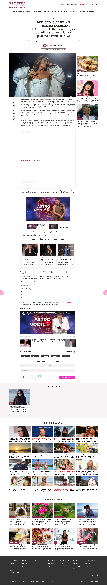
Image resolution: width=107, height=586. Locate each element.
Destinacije (50, 565)
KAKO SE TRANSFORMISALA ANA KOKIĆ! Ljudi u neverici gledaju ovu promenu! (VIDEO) (29, 261)
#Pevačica (55, 356)
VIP (53, 18)
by (50, 45)
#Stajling (45, 356)
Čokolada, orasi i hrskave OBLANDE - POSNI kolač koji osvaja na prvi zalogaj (86, 75)
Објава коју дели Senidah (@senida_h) (48, 185)
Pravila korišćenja (24, 581)
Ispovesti (24, 565)
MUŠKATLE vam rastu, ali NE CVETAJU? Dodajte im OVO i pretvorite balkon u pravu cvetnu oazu (41, 522)
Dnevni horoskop (72, 4)
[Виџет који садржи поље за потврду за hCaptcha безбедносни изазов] (31, 377)
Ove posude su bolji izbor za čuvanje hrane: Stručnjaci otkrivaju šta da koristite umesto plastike (19, 547)
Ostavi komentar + (67, 377)
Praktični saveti (36, 517)
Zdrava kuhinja (76, 565)
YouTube (68, 302)
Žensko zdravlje (13, 566)
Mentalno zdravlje (14, 565)
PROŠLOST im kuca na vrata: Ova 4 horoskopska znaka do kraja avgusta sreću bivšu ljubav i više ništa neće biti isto (87, 522)
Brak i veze (24, 563)
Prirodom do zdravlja (14, 572)
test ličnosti (88, 566)
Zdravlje (13, 560)
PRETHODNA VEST (25, 336)
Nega (24, 257)
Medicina (12, 517)
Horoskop (79, 94)
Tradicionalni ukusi (77, 566)
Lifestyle (51, 560)
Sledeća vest (69, 351)
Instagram (62, 302)
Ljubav (24, 560)
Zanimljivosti (50, 568)
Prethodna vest (27, 351)
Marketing (17, 581)
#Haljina (66, 356)
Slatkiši (79, 71)
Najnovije (63, 4)
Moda (59, 257)
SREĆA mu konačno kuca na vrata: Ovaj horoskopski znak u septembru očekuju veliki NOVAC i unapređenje (87, 124)
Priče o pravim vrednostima (21, 11)
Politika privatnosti (49, 581)
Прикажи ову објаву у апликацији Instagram (32, 160)
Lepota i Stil (65, 560)
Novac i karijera (51, 563)
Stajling (32, 124)
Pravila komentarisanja (34, 581)
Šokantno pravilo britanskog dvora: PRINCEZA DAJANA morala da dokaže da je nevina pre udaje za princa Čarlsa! (39, 341)
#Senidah (25, 356)
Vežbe (11, 570)
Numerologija (88, 565)
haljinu (69, 114)
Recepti (76, 560)
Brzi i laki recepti (76, 563)
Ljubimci (49, 566)
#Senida (35, 356)
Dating (23, 566)
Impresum (12, 581)
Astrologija (90, 560)
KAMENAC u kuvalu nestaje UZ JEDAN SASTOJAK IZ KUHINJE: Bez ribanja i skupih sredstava (87, 547)
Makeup (62, 565)
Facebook (56, 302)
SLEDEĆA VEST (71, 336)
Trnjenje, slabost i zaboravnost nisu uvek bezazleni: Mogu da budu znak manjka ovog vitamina (19, 522)
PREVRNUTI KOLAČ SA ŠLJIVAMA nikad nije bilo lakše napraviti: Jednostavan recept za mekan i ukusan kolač (41, 547)
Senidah (57, 99)
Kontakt (42, 581)
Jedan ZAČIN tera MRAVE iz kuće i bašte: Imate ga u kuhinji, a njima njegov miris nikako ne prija (64, 522)
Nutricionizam (13, 568)
